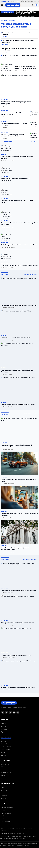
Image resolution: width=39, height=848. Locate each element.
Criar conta (4, 790)
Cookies (14, 838)
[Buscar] (32, 5)
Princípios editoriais (6, 746)
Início (2, 9)
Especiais (8, 9)
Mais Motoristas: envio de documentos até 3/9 (16, 655)
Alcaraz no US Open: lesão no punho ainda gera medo (19, 55)
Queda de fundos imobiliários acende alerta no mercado (19, 305)
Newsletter (4, 769)
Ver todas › (34, 141)
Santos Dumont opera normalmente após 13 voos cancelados (18, 41)
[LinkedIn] (17, 712)
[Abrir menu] (2, 5)
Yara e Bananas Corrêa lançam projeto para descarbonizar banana (15, 548)
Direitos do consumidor (7, 818)
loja (35, 1)
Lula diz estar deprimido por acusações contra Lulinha (18, 590)
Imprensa (3, 755)
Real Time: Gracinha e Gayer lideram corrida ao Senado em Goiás (12, 135)
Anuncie (3, 752)
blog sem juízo (5, 1)
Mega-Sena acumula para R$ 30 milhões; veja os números (19, 265)
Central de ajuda (5, 764)
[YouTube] (14, 712)
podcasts (19, 1)
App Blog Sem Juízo (6, 772)
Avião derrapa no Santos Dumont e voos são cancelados (19, 245)
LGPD (2, 816)
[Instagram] (10, 712)
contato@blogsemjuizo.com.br (23, 845)
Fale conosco (4, 767)
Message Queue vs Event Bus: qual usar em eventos (17, 623)
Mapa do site (4, 833)
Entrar (2, 787)
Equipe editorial (5, 744)
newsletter (13, 1)
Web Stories (3, 836)
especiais (30, 1)
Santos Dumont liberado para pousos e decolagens (16, 103)
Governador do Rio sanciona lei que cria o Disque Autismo (18, 33)
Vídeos (35, 9)
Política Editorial (26, 836)
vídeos (24, 1)
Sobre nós (3, 741)
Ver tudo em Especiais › (31, 274)
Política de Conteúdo (5, 838)
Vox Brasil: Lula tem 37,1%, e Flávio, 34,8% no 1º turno (26, 13)
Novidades (15, 9)
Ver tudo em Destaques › (30, 559)
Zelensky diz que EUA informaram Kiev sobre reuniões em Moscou (19, 49)
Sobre (8, 836)
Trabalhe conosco (5, 749)
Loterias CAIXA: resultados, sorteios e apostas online (18, 404)
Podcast (3, 775)
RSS (2, 778)
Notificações (4, 798)
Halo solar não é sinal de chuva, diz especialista (16, 338)
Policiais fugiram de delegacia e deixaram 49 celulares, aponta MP (25, 67)
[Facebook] (6, 712)
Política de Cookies (6, 813)
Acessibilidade (11, 833)
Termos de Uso (5, 810)
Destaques (22, 9)
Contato (13, 836)
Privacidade (34, 836)
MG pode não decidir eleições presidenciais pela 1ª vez (18, 687)
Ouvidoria (19, 833)
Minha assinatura (5, 793)
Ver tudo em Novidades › (31, 414)
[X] (2, 712)
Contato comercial (6, 821)
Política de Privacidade (7, 807)
